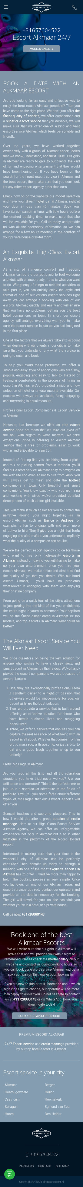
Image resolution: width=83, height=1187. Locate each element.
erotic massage (52, 1044)
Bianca (49, 520)
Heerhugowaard (16, 1092)
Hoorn (9, 1114)
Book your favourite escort (39, 1016)
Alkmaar (11, 1085)
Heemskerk (53, 1099)
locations (11, 839)
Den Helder (53, 1114)
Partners (26, 1166)
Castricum (12, 1099)
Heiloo (49, 1092)
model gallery (58, 959)
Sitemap (62, 1166)
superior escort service (23, 121)
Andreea (67, 520)
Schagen (11, 1107)
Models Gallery (41, 48)
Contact (45, 1166)
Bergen (50, 1085)
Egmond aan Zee (57, 1107)
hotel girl (44, 201)
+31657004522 (43, 1154)
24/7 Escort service (19, 1044)
